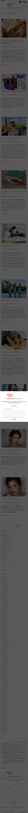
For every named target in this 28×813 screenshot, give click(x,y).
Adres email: (14, 405)
